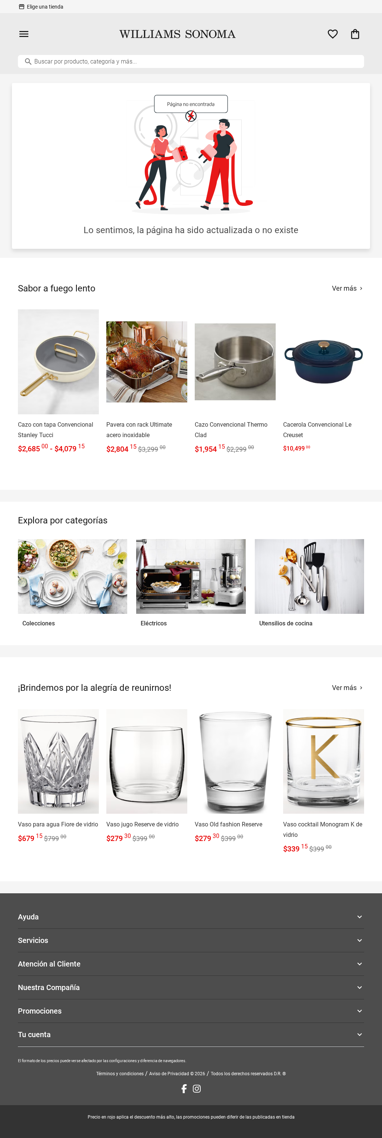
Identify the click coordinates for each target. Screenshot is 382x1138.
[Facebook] (184, 1088)
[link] (58, 382)
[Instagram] (197, 1088)
